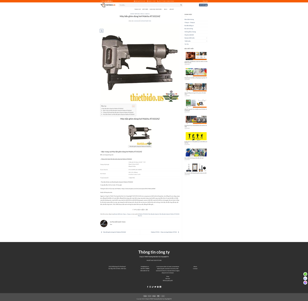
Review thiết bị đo (135, 13)
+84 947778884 (144, 268)
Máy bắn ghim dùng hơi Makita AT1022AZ (112, 108)
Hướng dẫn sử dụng (190, 31)
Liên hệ (171, 9)
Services (167, 278)
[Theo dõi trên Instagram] (102, 1)
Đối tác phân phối (168, 280)
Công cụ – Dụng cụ (190, 22)
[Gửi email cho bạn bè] (137, 209)
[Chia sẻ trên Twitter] (135, 209)
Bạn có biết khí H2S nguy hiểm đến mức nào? (194, 158)
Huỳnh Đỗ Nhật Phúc (146, 20)
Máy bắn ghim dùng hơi (153, 214)
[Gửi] (181, 5)
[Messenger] (305, 283)
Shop (167, 276)
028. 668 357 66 (144, 270)
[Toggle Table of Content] (132, 106)
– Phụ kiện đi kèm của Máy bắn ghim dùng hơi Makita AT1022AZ (118, 114)
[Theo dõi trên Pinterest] (107, 1)
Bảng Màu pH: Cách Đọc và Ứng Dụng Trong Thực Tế (196, 77)
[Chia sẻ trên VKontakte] (141, 209)
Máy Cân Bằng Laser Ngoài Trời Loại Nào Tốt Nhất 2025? (195, 93)
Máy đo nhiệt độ (189, 35)
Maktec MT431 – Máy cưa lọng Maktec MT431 (164, 232)
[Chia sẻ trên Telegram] (147, 209)
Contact (195, 268)
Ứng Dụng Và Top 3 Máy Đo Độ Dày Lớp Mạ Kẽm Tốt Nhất (196, 126)
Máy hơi (140, 215)
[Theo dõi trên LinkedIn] (108, 1)
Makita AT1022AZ (143, 214)
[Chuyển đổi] (207, 38)
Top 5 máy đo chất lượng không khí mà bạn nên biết (196, 173)
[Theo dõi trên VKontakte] (111, 1)
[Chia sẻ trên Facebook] (133, 209)
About (195, 266)
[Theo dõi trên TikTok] (104, 1)
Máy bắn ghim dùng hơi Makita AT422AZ (114, 232)
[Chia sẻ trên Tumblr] (144, 209)
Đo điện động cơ (189, 25)
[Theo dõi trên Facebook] (101, 1)
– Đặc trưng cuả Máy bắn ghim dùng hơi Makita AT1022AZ (117, 110)
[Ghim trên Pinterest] (139, 209)
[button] (205, 1)
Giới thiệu (145, 9)
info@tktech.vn (145, 266)
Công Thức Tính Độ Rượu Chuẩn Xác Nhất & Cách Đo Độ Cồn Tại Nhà (196, 62)
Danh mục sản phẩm (155, 9)
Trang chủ (137, 9)
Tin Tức (187, 44)
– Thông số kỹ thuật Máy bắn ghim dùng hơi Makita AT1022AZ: (118, 112)
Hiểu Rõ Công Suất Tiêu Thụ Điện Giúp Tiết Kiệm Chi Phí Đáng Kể (196, 110)
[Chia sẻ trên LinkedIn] (143, 209)
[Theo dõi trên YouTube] (110, 1)
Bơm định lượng (189, 19)
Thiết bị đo (187, 41)
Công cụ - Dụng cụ (145, 13)
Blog (165, 9)
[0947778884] (305, 274)
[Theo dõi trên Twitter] (105, 1)
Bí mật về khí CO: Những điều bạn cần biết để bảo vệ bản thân (196, 142)
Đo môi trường (189, 28)
